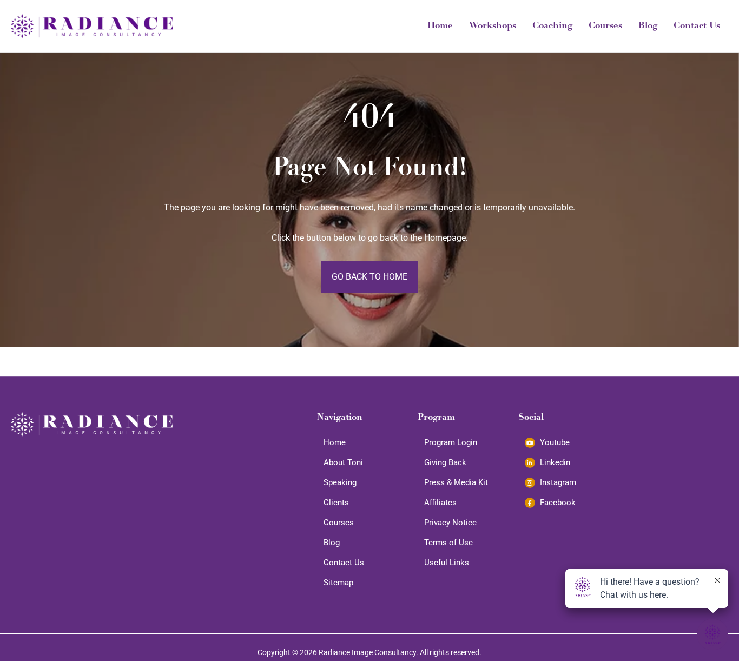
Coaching (552, 26)
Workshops (492, 26)
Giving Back (445, 462)
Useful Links (446, 562)
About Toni (343, 462)
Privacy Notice (450, 522)
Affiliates (440, 502)
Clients (336, 502)
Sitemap (338, 582)
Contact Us (697, 26)
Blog (647, 26)
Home (440, 26)
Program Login (450, 442)
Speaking (340, 482)
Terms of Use (448, 542)
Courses (605, 26)
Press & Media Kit (456, 482)
